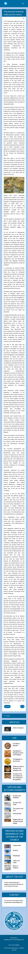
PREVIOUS (7, 706)
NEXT (22, 706)
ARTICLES (14, 722)
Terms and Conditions (14, 945)
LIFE (23, 18)
